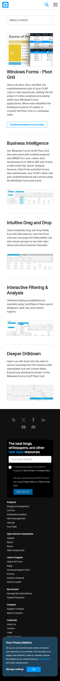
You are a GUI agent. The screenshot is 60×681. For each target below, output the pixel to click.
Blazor (10, 542)
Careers (11, 628)
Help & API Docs (15, 561)
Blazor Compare (15, 613)
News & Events (14, 636)
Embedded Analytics (17, 514)
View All (10, 522)
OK (33, 669)
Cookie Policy (44, 659)
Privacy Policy (44, 470)
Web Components (15, 550)
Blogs (9, 565)
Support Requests (15, 597)
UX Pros (11, 510)
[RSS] (14, 420)
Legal (9, 632)
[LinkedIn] (43, 420)
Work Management (16, 518)
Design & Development (18, 506)
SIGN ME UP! (23, 492)
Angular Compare (15, 608)
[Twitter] (23, 420)
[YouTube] (23, 427)
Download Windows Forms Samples (27, 124)
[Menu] (55, 4)
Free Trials (12, 526)
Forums (10, 573)
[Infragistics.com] (17, 5)
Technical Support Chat (18, 569)
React (10, 546)
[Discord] (33, 427)
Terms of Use (28, 470)
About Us (11, 624)
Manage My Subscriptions (19, 593)
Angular (10, 538)
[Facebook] (33, 420)
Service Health (14, 582)
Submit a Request (15, 578)
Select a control (19, 20)
